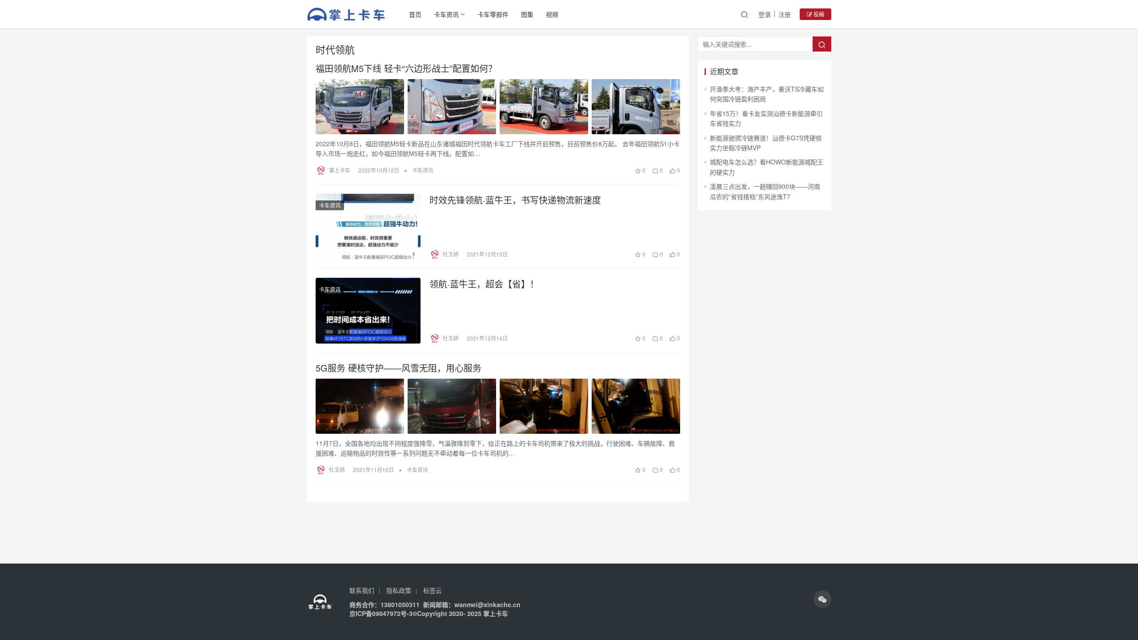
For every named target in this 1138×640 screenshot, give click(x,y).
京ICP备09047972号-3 (381, 613)
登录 (764, 14)
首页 (415, 14)
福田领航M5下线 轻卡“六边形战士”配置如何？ (406, 68)
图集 (527, 14)
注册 (784, 14)
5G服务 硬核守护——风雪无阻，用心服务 (398, 368)
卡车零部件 (493, 14)
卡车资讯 (446, 14)
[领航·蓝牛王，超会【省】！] (368, 311)
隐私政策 (398, 590)
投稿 (818, 14)
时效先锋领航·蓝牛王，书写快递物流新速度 (515, 200)
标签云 (432, 590)
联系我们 (361, 590)
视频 (552, 14)
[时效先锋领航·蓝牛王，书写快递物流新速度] (368, 227)
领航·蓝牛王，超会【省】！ (484, 284)
